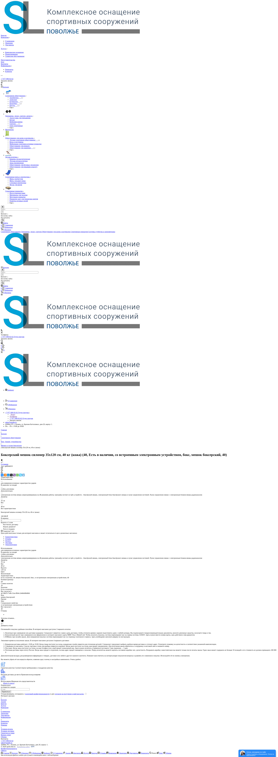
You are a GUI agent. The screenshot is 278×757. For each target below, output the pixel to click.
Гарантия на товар (7, 733)
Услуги (3, 706)
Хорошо (55, 755)
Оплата (8, 541)
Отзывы (8, 539)
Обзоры (4, 737)
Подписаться (6, 691)
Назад (12, 414)
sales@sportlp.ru (11, 422)
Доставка (8, 543)
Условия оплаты (7, 729)
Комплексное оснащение (14, 52)
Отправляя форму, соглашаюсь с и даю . (43, 694)
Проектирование (11, 54)
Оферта (3, 750)
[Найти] (3, 220)
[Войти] (2, 343)
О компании (9, 41)
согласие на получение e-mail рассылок (69, 694)
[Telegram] (23, 475)
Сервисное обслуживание (14, 56)
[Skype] (20, 475)
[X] (11, 475)
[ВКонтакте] (2, 475)
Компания (4, 708)
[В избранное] (2, 468)
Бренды (4, 704)
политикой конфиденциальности (37, 694)
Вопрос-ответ (6, 735)
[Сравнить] (2, 470)
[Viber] (14, 475)
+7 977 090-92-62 (7, 79)
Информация (6, 717)
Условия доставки (7, 731)
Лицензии (9, 43)
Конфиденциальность (9, 749)
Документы (9, 45)
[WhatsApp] (17, 475)
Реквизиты (9, 69)
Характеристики (11, 537)
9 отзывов (4, 464)
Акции (3, 702)
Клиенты (8, 71)
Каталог (4, 700)
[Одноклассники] (5, 475)
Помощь (4, 725)
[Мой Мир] (8, 475)
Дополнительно (11, 545)
